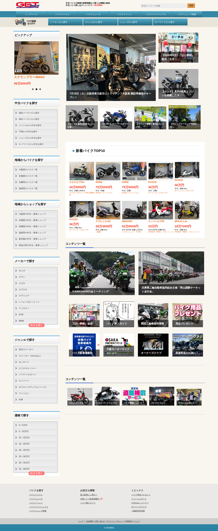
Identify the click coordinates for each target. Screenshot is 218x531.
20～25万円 (24, 450)
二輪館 (98, 232)
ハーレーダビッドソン (29, 302)
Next (63, 60)
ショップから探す (129, 22)
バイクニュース (93, 14)
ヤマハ (22, 277)
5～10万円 (23, 431)
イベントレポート (139, 499)
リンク (136, 521)
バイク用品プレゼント (140, 495)
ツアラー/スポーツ (27, 374)
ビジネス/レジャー (27, 368)
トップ (80, 521)
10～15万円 (24, 437)
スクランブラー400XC (29, 77)
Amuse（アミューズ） (104, 193)
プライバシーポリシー (115, 521)
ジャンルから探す (94, 22)
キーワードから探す (165, 22)
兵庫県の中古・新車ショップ (32, 226)
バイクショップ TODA (131, 232)
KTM (21, 314)
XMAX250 (127, 221)
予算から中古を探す (28, 131)
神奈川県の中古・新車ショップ (33, 245)
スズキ (22, 283)
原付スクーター (26, 349)
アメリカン (24, 393)
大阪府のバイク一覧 (28, 169)
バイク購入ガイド (88, 503)
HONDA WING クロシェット (160, 232)
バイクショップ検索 (186, 14)
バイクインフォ (62, 14)
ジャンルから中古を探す (30, 125)
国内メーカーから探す (29, 113)
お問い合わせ (99, 521)
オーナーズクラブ (139, 507)
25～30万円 (24, 456)
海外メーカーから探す (29, 119)
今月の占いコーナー (140, 503)
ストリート (24, 381)
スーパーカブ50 (156, 221)
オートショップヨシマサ (158, 193)
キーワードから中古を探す (31, 144)
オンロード (24, 362)
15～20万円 (24, 444)
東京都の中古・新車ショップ (32, 239)
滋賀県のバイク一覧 (28, 188)
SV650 (99, 182)
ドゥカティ (24, 308)
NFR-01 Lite (181, 221)
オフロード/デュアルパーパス (32, 387)
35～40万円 (24, 469)
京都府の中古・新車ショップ (32, 220)
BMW (21, 321)
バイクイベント (124, 14)
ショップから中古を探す (30, 138)
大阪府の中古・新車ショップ (32, 214)
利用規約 (128, 521)
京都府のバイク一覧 (28, 176)
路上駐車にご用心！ (89, 495)
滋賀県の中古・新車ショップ (32, 232)
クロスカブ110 (76, 182)
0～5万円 (23, 425)
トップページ (31, 14)
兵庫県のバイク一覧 (28, 182)
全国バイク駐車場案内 (89, 499)
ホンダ (22, 270)
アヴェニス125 (103, 221)
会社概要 (89, 521)
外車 (21, 399)
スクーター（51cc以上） (30, 356)
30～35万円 (24, 463)
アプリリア (24, 296)
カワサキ (23, 289)
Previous (10, 60)
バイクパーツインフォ (155, 14)
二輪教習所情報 (138, 511)
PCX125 (152, 182)
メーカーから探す (59, 22)
